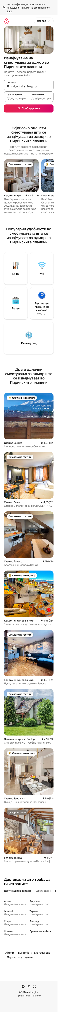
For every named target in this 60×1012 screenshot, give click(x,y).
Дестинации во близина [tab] (17, 890)
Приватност (23, 995)
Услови (37, 995)
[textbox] (16, 98)
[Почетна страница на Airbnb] (6, 21)
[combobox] (29, 86)
